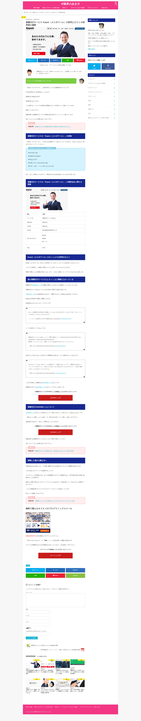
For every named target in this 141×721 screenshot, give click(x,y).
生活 (89, 113)
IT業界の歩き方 (70, 3)
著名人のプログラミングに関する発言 (51, 7)
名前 (27, 609)
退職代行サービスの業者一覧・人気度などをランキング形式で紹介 (54, 451)
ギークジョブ (54, 555)
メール (27, 615)
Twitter (94, 68)
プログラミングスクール (93, 7)
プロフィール (91, 96)
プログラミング (92, 87)
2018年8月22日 (59, 346)
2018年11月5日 (65, 318)
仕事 (28, 565)
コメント (29, 592)
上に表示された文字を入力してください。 (36, 631)
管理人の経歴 (36, 7)
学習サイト (65, 7)
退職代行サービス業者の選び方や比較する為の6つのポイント (53, 126)
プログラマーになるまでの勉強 (77, 7)
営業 (89, 105)
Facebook (108, 68)
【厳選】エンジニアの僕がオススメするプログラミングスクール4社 (55, 501)
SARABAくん (36, 285)
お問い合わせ (104, 7)
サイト (27, 621)
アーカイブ (91, 79)
